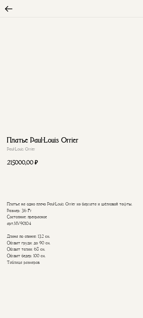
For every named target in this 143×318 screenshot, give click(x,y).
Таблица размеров (23, 262)
